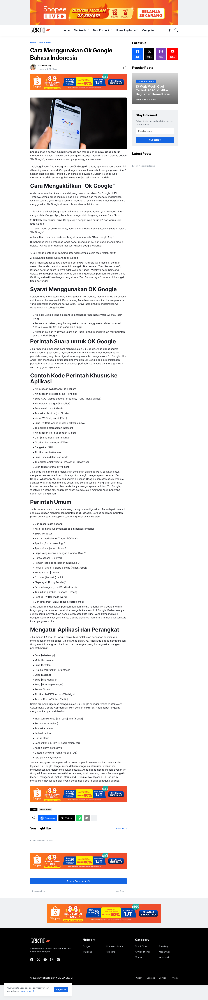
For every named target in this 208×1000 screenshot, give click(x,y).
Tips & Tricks (45, 42)
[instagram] (51, 959)
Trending (163, 946)
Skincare (110, 951)
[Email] (87, 818)
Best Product (101, 30)
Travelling (87, 951)
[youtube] (45, 959)
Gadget (86, 946)
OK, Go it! (61, 989)
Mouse (138, 957)
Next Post (120, 891)
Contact (150, 977)
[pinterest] (58, 959)
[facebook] (31, 959)
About (139, 977)
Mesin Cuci (164, 951)
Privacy (174, 977)
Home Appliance (126, 30)
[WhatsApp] (79, 818)
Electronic (80, 30)
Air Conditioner (142, 951)
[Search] (175, 30)
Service (162, 977)
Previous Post (39, 891)
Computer (148, 30)
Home (66, 30)
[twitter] (38, 959)
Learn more (25, 991)
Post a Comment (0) (78, 881)
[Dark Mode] (168, 30)
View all (120, 828)
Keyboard (164, 957)
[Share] (124, 67)
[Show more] (94, 818)
